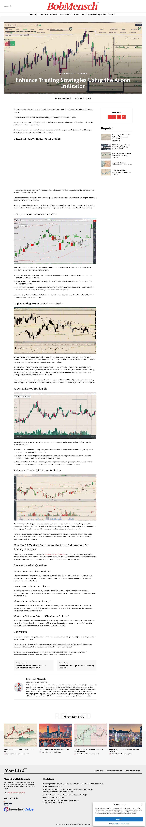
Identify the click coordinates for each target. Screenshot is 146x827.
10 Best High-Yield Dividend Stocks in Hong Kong (124, 750)
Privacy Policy (125, 823)
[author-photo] (5, 754)
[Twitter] (114, 117)
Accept (119, 819)
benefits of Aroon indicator (55, 554)
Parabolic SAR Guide (49, 797)
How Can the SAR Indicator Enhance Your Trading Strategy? (121, 155)
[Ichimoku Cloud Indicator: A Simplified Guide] (20, 735)
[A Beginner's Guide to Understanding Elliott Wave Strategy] (105, 172)
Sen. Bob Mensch (64, 98)
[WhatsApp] (124, 117)
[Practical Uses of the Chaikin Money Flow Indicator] (90, 735)
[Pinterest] (119, 117)
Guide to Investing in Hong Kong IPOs (54, 749)
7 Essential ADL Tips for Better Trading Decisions (76, 666)
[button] (142, 804)
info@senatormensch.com (16, 793)
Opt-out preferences (114, 823)
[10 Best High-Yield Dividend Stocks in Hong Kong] (125, 735)
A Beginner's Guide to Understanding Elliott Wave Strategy (121, 172)
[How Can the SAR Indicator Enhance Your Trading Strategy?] (105, 155)
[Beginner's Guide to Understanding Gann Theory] (105, 164)
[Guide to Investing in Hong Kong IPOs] (55, 735)
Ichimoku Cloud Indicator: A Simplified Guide (19, 750)
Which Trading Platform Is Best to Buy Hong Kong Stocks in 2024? (121, 147)
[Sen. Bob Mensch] (18, 687)
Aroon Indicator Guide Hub (73, 73)
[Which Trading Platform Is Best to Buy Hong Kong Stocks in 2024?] (105, 147)
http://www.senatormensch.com (37, 682)
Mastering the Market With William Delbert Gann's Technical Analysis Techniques (121, 138)
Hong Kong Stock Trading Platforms (55, 791)
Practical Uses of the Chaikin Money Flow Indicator (88, 750)
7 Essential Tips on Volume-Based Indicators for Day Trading (31, 666)
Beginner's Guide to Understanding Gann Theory (122, 164)
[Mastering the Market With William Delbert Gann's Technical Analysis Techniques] (105, 137)
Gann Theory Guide (49, 786)
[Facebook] (110, 117)
